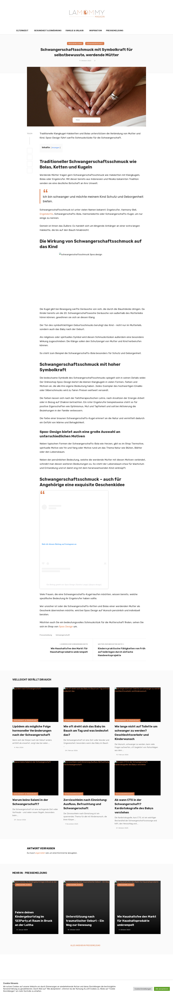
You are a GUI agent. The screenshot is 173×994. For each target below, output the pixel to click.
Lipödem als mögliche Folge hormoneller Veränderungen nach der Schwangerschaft (31, 730)
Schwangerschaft (95, 43)
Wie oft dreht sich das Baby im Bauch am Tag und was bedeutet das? (85, 730)
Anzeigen (55, 147)
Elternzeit (22, 30)
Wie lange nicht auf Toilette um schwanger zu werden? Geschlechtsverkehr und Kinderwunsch (136, 732)
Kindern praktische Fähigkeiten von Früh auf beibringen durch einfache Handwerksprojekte (121, 652)
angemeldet (40, 853)
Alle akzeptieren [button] (162, 989)
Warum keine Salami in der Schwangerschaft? (30, 802)
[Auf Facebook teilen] (29, 150)
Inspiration (95, 30)
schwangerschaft (63, 635)
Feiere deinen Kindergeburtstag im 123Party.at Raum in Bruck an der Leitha (33, 918)
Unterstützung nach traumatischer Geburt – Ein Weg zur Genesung (85, 921)
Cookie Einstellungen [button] (143, 989)
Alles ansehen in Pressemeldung (85, 945)
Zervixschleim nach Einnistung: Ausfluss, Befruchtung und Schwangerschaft (85, 804)
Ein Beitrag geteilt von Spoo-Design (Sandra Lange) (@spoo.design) (74, 585)
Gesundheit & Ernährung (47, 30)
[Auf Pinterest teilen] (29, 164)
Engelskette (46, 214)
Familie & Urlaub (74, 30)
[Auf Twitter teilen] (29, 157)
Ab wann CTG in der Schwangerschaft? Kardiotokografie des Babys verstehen (134, 806)
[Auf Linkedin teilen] (29, 170)
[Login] (154, 30)
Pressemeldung (114, 30)
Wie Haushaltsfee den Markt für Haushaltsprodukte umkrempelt (69, 650)
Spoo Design (66, 626)
